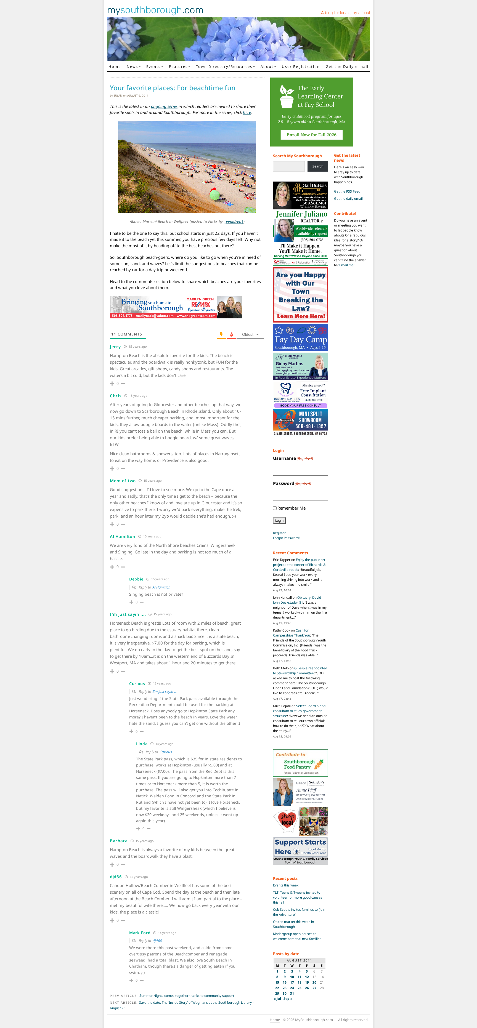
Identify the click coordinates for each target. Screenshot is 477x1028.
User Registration (301, 66)
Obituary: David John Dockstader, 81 (297, 600)
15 (277, 982)
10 (292, 976)
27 (314, 988)
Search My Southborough (297, 155)
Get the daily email (348, 198)
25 (299, 988)
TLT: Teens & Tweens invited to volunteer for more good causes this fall (297, 897)
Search (317, 166)
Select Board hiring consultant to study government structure (299, 711)
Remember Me (291, 508)
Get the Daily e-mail (347, 66)
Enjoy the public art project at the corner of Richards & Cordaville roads (299, 564)
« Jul (277, 998)
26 (307, 988)
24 (292, 988)
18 (299, 982)
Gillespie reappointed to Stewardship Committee (300, 670)
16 (285, 982)
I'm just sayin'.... (165, 691)
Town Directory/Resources (224, 66)
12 (307, 976)
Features (178, 66)
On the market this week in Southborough (293, 924)
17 (292, 982)
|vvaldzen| (233, 221)
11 (299, 976)
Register (279, 533)
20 (314, 982)
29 (277, 993)
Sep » (288, 998)
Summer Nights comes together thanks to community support (186, 995)
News (132, 66)
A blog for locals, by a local (345, 12)
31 (292, 993)
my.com (155, 10)
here (247, 112)
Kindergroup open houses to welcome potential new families (297, 936)
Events (153, 66)
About (267, 66)
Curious (166, 751)
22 (277, 988)
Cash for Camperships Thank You (291, 633)
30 (285, 993)
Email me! (346, 265)
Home (114, 66)
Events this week (285, 885)
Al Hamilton (162, 587)
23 (285, 988)
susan (118, 95)
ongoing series (164, 106)
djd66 (157, 940)
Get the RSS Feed (347, 191)
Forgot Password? (286, 538)
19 (307, 982)
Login (279, 520)
